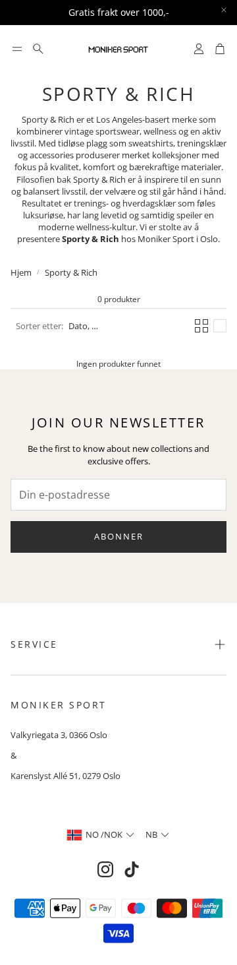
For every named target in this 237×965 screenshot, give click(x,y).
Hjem (21, 272)
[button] (17, 48)
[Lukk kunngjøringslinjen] (224, 10)
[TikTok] (132, 869)
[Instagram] (105, 869)
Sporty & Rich (71, 272)
